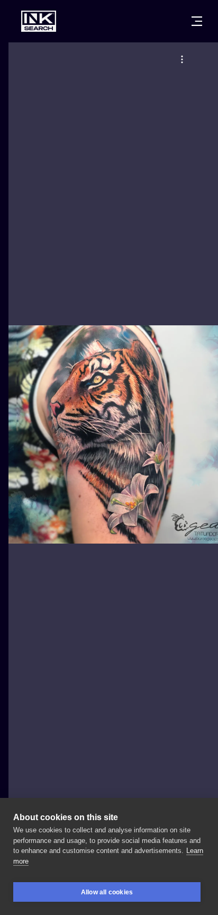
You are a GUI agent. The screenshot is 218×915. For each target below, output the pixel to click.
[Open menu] (197, 21)
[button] (182, 59)
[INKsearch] (38, 21)
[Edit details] (182, 59)
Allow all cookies (107, 892)
